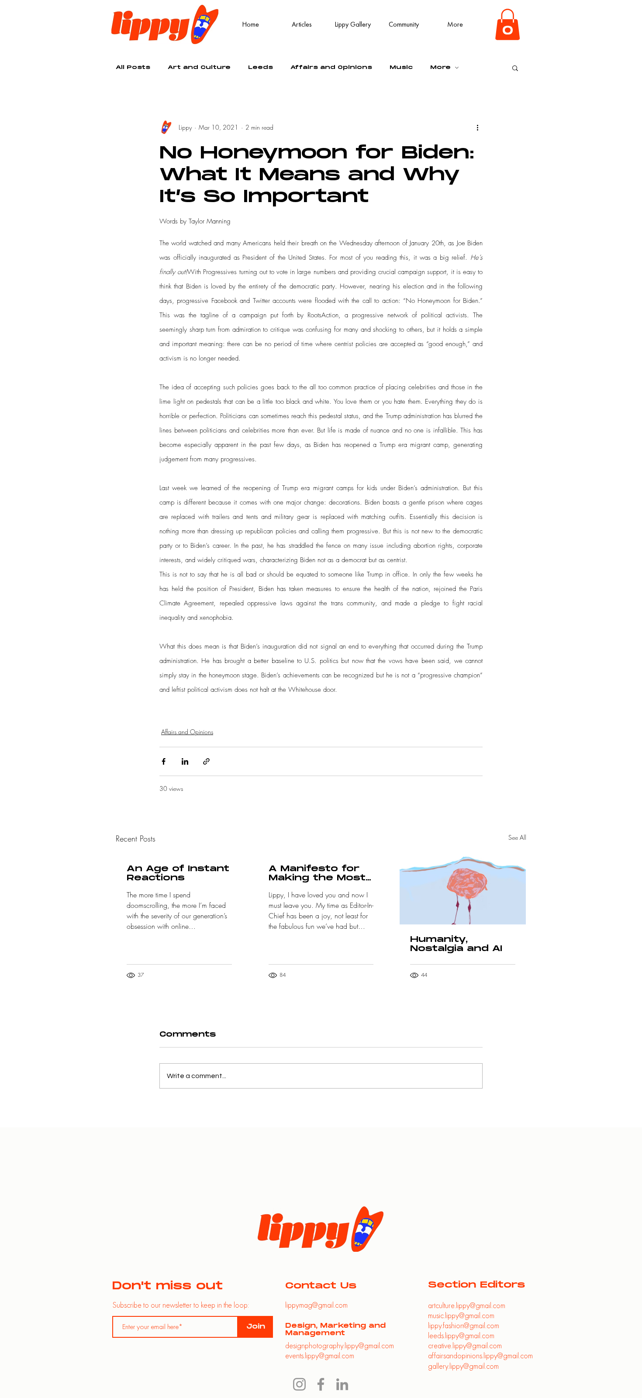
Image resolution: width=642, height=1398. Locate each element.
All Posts (133, 67)
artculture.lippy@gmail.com (466, 1305)
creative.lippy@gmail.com (465, 1345)
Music (401, 67)
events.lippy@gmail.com (319, 1355)
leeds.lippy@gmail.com (461, 1335)
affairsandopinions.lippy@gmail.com (480, 1355)
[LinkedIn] (342, 1384)
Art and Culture (199, 67)
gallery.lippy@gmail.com (463, 1366)
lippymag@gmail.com (316, 1305)
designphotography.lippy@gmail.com (339, 1345)
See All (517, 837)
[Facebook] (320, 1384)
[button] (507, 24)
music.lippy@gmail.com (461, 1315)
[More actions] (477, 127)
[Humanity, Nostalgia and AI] (463, 889)
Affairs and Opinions (331, 67)
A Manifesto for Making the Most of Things (317, 873)
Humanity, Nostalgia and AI (456, 944)
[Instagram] (299, 1384)
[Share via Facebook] (163, 761)
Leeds (260, 67)
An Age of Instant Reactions (178, 873)
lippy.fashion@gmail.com (463, 1325)
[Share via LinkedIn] (185, 761)
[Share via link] (206, 761)
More (440, 67)
